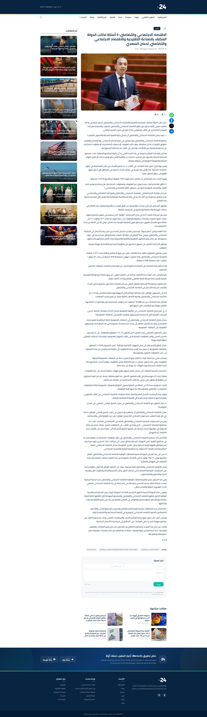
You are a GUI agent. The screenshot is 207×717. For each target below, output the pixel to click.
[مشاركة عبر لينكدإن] (171, 131)
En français (62, 699)
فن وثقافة (101, 17)
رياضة (92, 17)
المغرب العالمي (148, 17)
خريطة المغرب (90, 695)
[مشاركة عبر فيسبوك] (171, 120)
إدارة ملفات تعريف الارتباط (91, 714)
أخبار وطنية (162, 17)
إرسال (159, 584)
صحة (120, 17)
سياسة (128, 17)
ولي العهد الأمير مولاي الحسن (85, 688)
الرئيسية (63, 684)
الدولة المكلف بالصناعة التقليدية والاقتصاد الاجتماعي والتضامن (118, 549)
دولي (123, 695)
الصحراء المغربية (80, 17)
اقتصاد (112, 17)
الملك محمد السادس (88, 684)
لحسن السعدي (91, 549)
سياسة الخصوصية (60, 692)
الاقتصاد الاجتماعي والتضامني (150, 549)
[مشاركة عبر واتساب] (171, 115)
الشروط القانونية (60, 688)
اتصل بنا (63, 695)
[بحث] (41, 17)
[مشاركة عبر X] (171, 125)
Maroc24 (161, 49)
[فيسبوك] (164, 695)
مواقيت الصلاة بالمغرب (87, 692)
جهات (136, 17)
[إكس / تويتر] (159, 695)
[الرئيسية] (165, 28)
